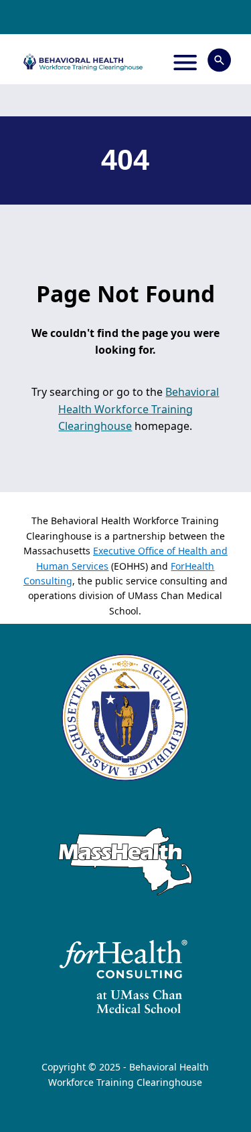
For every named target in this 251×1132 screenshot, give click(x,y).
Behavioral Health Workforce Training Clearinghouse (139, 408)
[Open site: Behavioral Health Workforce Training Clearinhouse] (83, 62)
